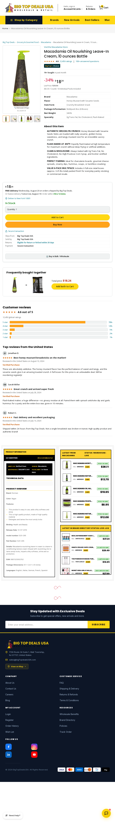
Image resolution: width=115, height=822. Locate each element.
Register (9, 720)
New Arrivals (72, 19)
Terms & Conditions (69, 700)
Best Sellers (92, 19)
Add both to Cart (65, 286)
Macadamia (46, 42)
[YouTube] (34, 754)
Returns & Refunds (69, 694)
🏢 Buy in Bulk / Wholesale (57, 256)
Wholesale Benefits (69, 714)
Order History (12, 726)
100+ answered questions (87, 61)
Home (5, 28)
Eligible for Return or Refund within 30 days (35, 242)
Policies (63, 726)
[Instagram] (34, 747)
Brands (54, 19)
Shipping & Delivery (69, 688)
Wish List (9, 732)
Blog (7, 700)
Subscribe (98, 624)
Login (8, 714)
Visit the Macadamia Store (56, 47)
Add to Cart (58, 217)
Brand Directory (67, 720)
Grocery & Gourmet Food (28, 42)
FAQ (62, 682)
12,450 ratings (66, 61)
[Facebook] (8, 747)
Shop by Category (26, 19)
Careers (9, 694)
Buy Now (57, 224)
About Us (9, 682)
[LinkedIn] (8, 754)
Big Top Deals (9, 42)
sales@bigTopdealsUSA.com (22, 660)
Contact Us (10, 688)
